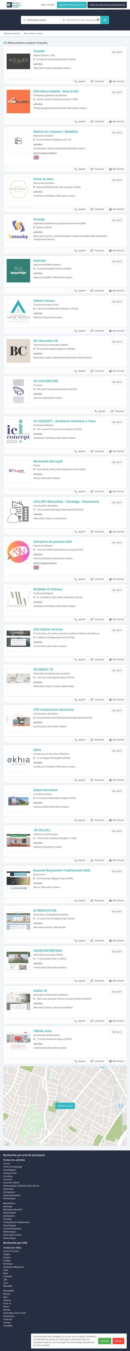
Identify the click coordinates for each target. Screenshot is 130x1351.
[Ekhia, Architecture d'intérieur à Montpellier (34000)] (18, 760)
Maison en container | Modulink (55, 132)
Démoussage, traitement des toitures (21, 1186)
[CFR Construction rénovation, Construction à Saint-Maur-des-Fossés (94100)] (18, 719)
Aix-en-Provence (11, 1251)
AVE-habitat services (48, 629)
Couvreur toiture (11, 1182)
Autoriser (104, 1341)
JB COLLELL (42, 830)
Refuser (118, 1341)
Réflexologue (9, 1231)
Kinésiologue (9, 1198)
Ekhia (37, 750)
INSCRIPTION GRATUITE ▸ (72, 5)
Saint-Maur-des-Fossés (14, 1313)
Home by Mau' (43, 179)
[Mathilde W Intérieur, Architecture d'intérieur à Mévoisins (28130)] (18, 599)
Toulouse (7, 1319)
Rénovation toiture (12, 1235)
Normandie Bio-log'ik (48, 461)
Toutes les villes (12, 1247)
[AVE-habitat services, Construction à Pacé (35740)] (18, 639)
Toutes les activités (14, 1160)
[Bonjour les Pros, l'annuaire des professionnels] (13, 5)
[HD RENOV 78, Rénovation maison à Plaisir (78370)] (18, 679)
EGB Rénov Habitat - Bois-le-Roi (55, 91)
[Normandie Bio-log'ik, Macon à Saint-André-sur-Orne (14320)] (18, 471)
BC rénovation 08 (45, 341)
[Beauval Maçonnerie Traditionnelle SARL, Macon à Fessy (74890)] (18, 880)
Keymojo (39, 260)
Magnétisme (9, 1203)
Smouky (39, 219)
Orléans (7, 1300)
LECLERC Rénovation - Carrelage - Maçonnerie (66, 501)
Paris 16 (7, 1303)
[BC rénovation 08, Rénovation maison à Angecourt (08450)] (18, 351)
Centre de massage (12, 1166)
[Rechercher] (104, 20)
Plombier (7, 1219)
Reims (6, 1306)
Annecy (6, 1257)
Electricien (8, 1189)
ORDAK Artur (42, 1031)
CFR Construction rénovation (53, 709)
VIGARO (39, 51)
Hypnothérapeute (11, 1195)
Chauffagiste (9, 1170)
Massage (7, 1206)
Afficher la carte (65, 1106)
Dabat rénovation (45, 790)
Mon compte (48, 4)
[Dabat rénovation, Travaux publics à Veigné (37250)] (18, 800)
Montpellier (8, 1290)
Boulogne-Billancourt (13, 1267)
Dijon (5, 1273)
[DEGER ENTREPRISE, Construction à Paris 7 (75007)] (18, 960)
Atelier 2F (40, 991)
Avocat (6, 1163)
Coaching (8, 1176)
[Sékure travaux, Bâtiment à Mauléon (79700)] (18, 311)
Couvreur (7, 1179)
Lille (5, 1279)
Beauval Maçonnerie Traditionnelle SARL (62, 870)
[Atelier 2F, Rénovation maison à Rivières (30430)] (18, 1001)
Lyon (5, 1283)
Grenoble (7, 1276)
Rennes (6, 1310)
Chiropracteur (10, 1173)
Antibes (7, 1260)
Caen (5, 1270)
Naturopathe (9, 1212)
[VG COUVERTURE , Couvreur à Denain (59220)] (18, 391)
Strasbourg (8, 1316)
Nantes (6, 1294)
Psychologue (9, 1225)
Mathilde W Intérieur (47, 589)
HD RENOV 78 (43, 669)
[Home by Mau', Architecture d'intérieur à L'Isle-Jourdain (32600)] (18, 189)
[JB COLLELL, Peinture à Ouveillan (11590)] (18, 840)
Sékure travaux (44, 301)
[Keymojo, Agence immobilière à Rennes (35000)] (18, 270)
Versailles (8, 1325)
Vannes (7, 1322)
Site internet (118, 81)
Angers (6, 1254)
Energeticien (9, 1192)
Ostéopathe (9, 1216)
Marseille (7, 1286)
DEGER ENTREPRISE (47, 951)
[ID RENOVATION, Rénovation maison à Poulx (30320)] (18, 920)
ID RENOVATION (44, 910)
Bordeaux (8, 1264)
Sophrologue (9, 1238)
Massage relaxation (13, 1209)
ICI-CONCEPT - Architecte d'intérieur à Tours (64, 421)
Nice (5, 1297)
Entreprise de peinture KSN (52, 542)
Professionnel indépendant (16, 1222)
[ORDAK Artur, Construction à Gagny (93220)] (18, 1041)
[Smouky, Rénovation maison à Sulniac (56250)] (18, 229)
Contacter (99, 81)
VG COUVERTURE (45, 381)
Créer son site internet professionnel (107, 5)
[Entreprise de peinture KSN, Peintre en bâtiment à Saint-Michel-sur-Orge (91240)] (18, 552)
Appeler (81, 81)
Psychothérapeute (12, 1228)
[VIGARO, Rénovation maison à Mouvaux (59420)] (18, 61)
